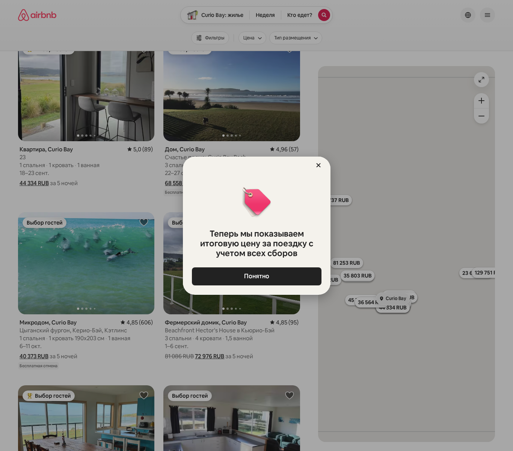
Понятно (256, 276)
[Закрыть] (318, 165)
